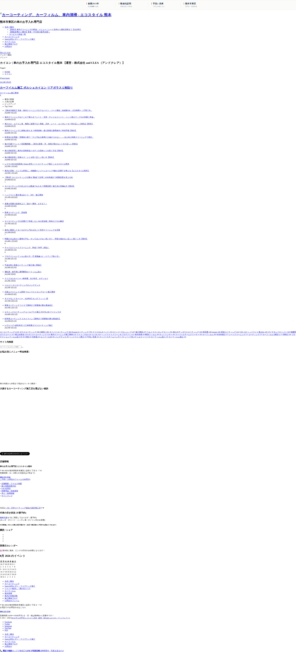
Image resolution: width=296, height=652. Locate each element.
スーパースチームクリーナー (188, 334)
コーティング (255, 334)
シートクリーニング (238, 334)
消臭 (28, 337)
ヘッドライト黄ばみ (257, 332)
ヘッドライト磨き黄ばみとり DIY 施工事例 (24, 195)
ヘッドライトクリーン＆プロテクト (117, 334)
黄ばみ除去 (21, 334)
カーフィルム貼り (159, 337)
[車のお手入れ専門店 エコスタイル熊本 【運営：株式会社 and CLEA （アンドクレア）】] (55, 15)
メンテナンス (62, 337)
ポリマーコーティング (39, 334)
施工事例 (141, 332)
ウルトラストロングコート (160, 332)
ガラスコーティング (30, 332)
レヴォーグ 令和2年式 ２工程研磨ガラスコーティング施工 (29, 325)
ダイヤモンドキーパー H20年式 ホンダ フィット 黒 (26, 299)
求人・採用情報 (7, 493)
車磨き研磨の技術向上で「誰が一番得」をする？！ (26, 204)
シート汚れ (130, 337)
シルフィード (143, 337)
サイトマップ (6, 496)
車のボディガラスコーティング (187, 332)
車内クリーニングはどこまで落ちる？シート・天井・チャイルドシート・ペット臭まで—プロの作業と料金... (50, 117)
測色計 (287, 334)
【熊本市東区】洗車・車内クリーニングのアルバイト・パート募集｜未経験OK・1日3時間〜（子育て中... (48, 110)
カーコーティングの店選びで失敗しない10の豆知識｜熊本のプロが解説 (34, 221)
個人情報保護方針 (8, 486)
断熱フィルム (152, 334)
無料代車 (3, 518)
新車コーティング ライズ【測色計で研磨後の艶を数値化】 (29, 305)
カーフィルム (209, 334)
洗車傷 (36, 337)
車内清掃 (140, 334)
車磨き (44, 332)
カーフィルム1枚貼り (272, 334)
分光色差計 (222, 334)
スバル (96, 334)
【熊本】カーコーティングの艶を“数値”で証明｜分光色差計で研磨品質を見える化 (39, 177)
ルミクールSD (47, 337)
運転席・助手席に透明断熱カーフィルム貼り (23, 272)
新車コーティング (230, 332)
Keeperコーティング (82, 332)
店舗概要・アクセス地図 (11, 484)
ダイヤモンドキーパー (279, 332)
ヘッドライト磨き (78, 337)
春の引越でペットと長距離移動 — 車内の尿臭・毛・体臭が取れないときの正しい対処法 (41, 144)
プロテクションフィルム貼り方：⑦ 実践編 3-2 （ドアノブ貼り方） (32, 256)
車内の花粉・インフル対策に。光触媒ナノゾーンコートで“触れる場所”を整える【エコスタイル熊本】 (47, 171)
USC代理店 (6, 488)
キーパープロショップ (124, 332)
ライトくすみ (84, 334)
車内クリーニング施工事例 (63, 334)
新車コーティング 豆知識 (16, 212)
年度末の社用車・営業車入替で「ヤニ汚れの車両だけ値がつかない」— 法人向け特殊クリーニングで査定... (49, 137)
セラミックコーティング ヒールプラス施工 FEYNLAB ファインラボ (33, 312)
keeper (216, 332)
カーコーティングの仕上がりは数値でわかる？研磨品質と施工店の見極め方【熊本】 (40, 186)
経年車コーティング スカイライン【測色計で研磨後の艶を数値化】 (33, 319)
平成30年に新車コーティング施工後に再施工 (23, 265)
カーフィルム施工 (177, 337)
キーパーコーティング (61, 332)
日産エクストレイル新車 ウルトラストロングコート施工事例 (30, 292)
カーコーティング (9, 332)
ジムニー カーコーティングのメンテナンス (22, 285)
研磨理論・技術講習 (9, 491)
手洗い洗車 (93, 337)
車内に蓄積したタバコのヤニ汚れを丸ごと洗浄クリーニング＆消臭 (32, 230)
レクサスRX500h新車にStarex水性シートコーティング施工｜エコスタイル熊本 (37, 164)
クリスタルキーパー (102, 332)
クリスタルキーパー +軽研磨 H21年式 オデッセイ (26, 278)
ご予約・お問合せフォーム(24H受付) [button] (15, 479)
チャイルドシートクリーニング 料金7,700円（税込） (27, 248)
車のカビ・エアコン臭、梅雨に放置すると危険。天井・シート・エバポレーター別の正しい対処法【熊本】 (49, 124)
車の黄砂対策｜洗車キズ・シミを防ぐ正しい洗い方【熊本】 (30, 157)
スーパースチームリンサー (111, 337)
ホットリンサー (167, 334)
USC (243, 332)
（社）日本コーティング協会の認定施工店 (23, 508)
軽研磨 (207, 332)
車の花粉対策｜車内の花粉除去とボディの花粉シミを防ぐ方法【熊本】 (34, 151)
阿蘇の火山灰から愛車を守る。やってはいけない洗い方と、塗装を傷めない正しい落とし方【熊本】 (46, 239)
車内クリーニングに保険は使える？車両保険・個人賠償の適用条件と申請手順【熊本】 (41, 130)
